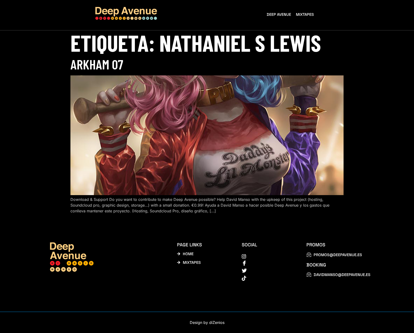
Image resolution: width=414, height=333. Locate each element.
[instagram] (269, 256)
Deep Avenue (279, 14)
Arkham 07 (96, 64)
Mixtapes (305, 14)
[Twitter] (269, 271)
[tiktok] (269, 278)
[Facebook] (269, 263)
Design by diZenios (207, 322)
